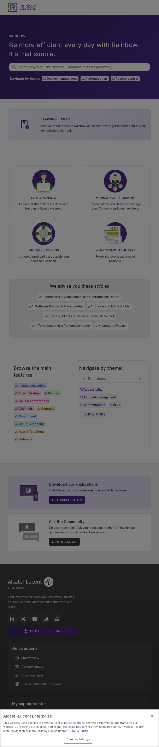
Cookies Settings (78, 739)
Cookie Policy (78, 730)
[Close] (152, 716)
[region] (79, 728)
